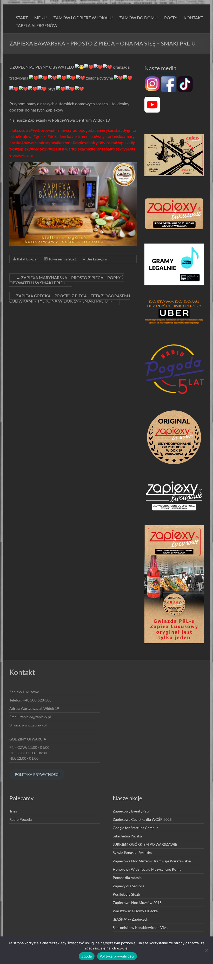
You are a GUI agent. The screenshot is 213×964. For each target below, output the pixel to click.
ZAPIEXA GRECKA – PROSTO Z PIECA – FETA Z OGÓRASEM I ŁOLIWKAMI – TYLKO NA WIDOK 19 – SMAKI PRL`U (69, 298)
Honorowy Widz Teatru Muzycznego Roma (147, 869)
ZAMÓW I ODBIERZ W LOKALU (83, 17)
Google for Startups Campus (135, 827)
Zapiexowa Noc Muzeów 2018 (137, 902)
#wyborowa (41, 130)
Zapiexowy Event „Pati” (131, 811)
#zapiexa (123, 142)
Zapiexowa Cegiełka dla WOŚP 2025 (142, 819)
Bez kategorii (96, 259)
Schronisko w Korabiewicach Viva (140, 927)
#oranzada (100, 148)
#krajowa (25, 136)
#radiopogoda (81, 130)
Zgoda (86, 956)
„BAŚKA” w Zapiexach (130, 919)
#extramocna (83, 136)
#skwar (65, 148)
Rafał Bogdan (27, 259)
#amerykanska (107, 130)
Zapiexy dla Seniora (128, 886)
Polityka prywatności (117, 956)
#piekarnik (81, 148)
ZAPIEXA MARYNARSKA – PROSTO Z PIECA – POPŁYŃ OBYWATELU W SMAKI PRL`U (66, 280)
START (22, 17)
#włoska (107, 142)
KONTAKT (193, 17)
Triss (13, 811)
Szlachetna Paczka (127, 836)
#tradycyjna (120, 148)
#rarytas (48, 142)
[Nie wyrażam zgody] (206, 950)
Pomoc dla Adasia (127, 877)
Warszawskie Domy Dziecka (135, 911)
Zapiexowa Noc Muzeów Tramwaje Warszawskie (152, 861)
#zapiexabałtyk (86, 142)
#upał (54, 148)
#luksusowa (20, 130)
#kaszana (64, 142)
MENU (40, 17)
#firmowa (60, 130)
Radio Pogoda (20, 819)
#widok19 (40, 148)
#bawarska (31, 142)
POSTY (170, 17)
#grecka (41, 136)
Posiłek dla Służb (126, 894)
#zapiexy (23, 148)
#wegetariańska (109, 136)
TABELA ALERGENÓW (36, 25)
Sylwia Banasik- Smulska (132, 852)
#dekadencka (59, 136)
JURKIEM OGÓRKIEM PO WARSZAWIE (145, 844)
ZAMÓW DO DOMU (138, 17)
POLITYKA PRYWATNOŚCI (37, 774)
